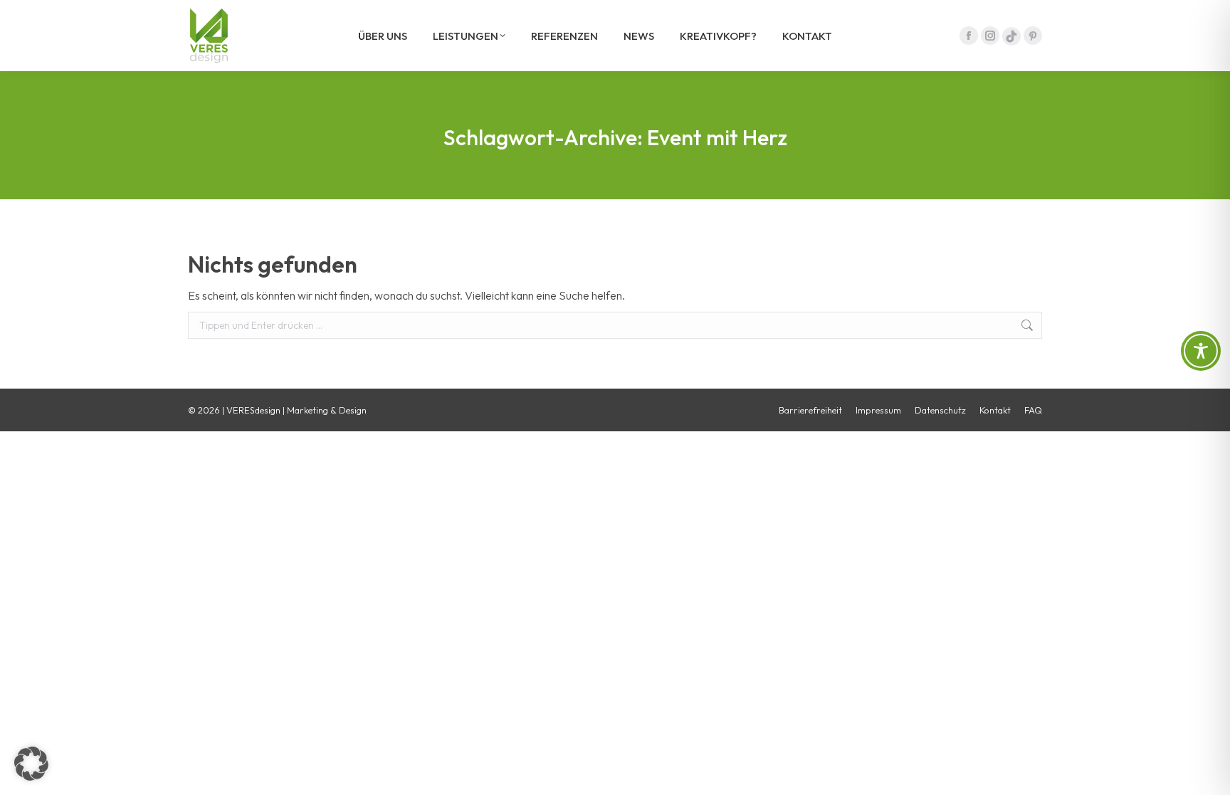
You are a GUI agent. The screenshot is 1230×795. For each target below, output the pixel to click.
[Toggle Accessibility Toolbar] (1200, 350)
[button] (31, 763)
